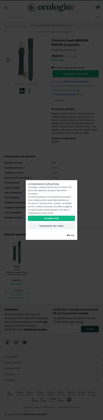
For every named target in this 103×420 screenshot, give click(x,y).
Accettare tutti (51, 218)
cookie (63, 187)
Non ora (70, 235)
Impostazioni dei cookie (51, 225)
